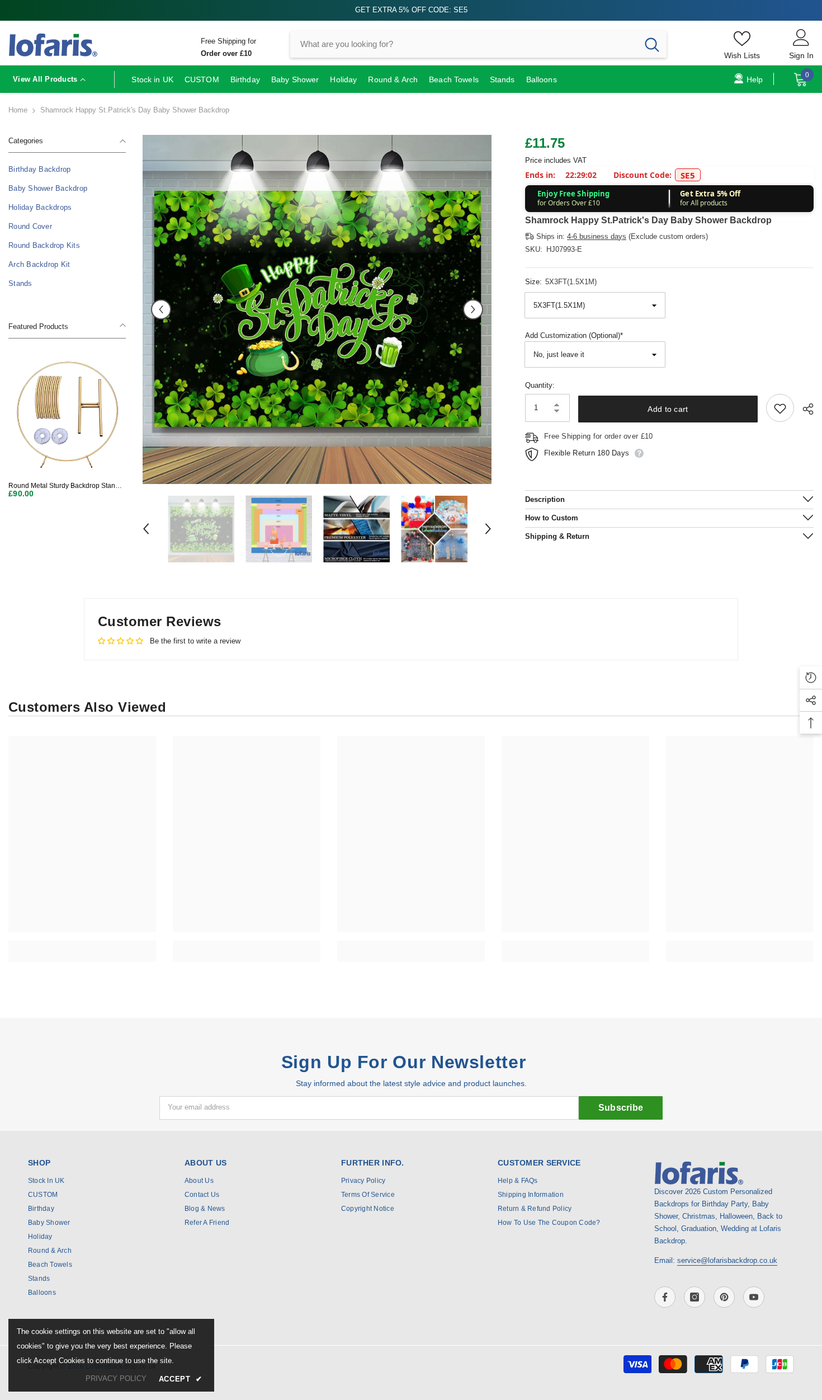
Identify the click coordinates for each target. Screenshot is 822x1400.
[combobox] (463, 44)
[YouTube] (753, 1297)
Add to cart (668, 409)
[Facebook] (664, 1297)
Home (17, 110)
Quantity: (540, 386)
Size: (561, 282)
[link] (82, 945)
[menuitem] (67, 169)
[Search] (478, 44)
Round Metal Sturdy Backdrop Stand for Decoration (63, 486)
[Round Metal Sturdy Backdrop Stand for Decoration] (67, 414)
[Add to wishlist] (780, 408)
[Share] (804, 409)
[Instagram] (694, 1297)
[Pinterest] (724, 1297)
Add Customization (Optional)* (574, 336)
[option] (317, 309)
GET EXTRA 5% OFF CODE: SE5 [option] (411, 10)
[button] (161, 309)
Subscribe (621, 1107)
